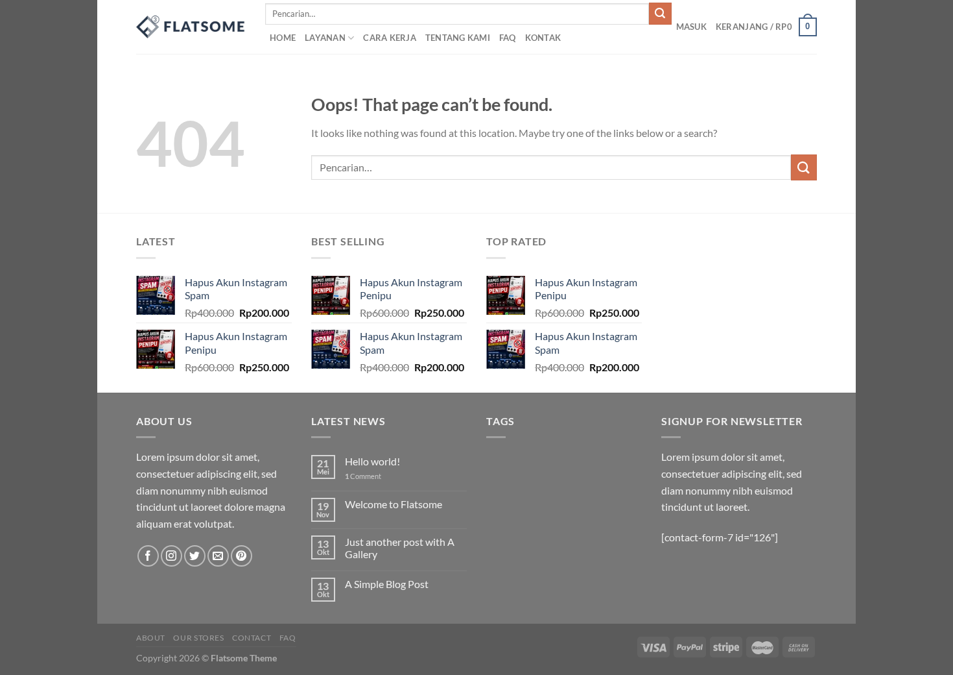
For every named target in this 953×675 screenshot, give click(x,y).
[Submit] (660, 14)
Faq (287, 638)
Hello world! (372, 461)
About (150, 638)
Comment (363, 476)
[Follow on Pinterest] (241, 556)
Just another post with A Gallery (399, 547)
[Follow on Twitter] (195, 556)
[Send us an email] (218, 556)
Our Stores (198, 638)
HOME (283, 37)
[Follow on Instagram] (171, 556)
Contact (251, 638)
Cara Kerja (389, 37)
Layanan (325, 37)
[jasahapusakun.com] (191, 27)
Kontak (543, 37)
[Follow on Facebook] (148, 556)
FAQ (507, 37)
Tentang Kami (457, 37)
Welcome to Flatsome (393, 504)
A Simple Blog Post (387, 584)
